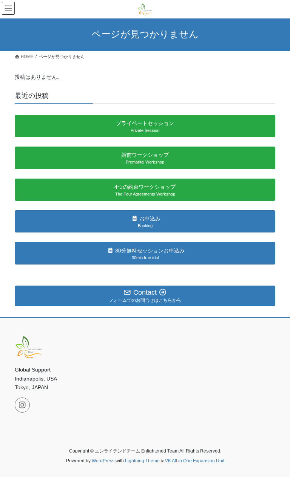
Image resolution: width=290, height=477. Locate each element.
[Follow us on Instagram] (22, 405)
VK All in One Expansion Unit (194, 460)
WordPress (103, 460)
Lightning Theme (142, 460)
